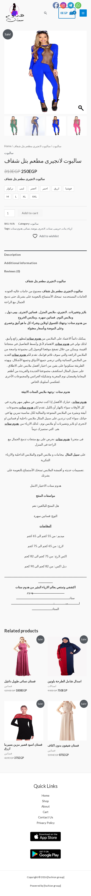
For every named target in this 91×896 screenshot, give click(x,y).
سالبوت (56, 146)
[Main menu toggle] (83, 13)
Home (7, 146)
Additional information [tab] (20, 263)
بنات (64, 228)
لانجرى (41, 228)
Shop (45, 801)
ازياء (70, 228)
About (45, 806)
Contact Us (45, 817)
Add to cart (30, 213)
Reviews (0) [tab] (12, 271)
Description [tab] (12, 254)
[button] (45, 13)
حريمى (57, 228)
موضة (34, 228)
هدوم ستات (16, 228)
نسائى (26, 228)
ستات (49, 228)
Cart (45, 812)
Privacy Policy (46, 823)
